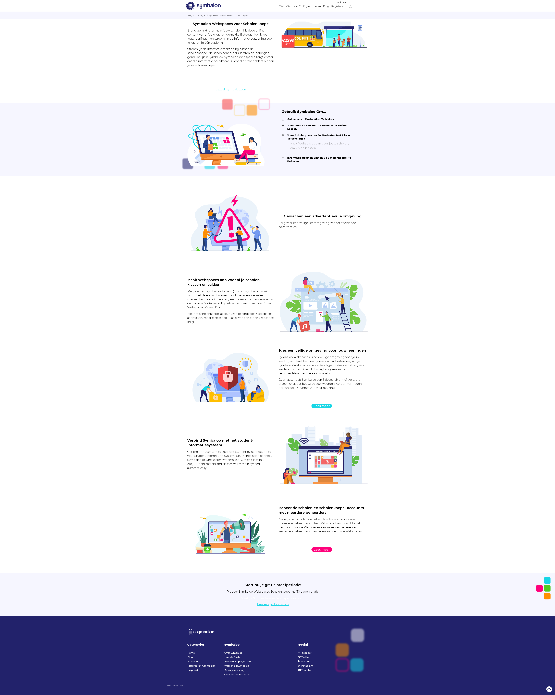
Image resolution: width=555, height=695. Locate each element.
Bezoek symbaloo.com (231, 89)
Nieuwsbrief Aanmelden (201, 666)
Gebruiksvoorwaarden (237, 674)
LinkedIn (305, 661)
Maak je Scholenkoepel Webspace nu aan (230, 83)
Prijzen (307, 6)
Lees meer (322, 406)
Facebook (306, 653)
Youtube (306, 670)
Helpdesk (193, 670)
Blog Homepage (196, 15)
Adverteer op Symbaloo (238, 661)
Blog (326, 6)
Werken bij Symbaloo (236, 666)
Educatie (192, 661)
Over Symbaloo (233, 653)
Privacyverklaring (234, 670)
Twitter (305, 657)
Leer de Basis (232, 657)
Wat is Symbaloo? (290, 6)
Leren (317, 6)
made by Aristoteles (174, 685)
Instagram (306, 666)
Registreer (337, 6)
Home (191, 653)
